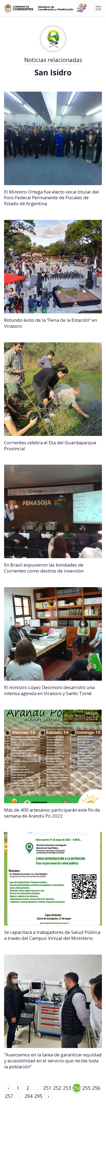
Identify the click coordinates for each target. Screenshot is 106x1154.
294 (28, 1096)
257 (9, 1096)
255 (86, 1088)
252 (57, 1088)
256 (96, 1088)
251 (47, 1088)
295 (38, 1096)
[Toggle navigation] (98, 8)
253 (67, 1088)
